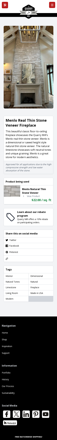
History (5, 379)
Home (5, 332)
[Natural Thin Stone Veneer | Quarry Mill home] (29, 13)
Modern (9, 298)
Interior (9, 276)
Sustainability (8, 392)
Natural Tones (13, 281)
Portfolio (6, 372)
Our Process (8, 386)
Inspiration (7, 346)
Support (6, 353)
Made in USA (36, 293)
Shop (4, 339)
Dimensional (36, 276)
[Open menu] (52, 5)
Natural (34, 281)
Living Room (12, 293)
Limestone (11, 287)
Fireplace (34, 287)
